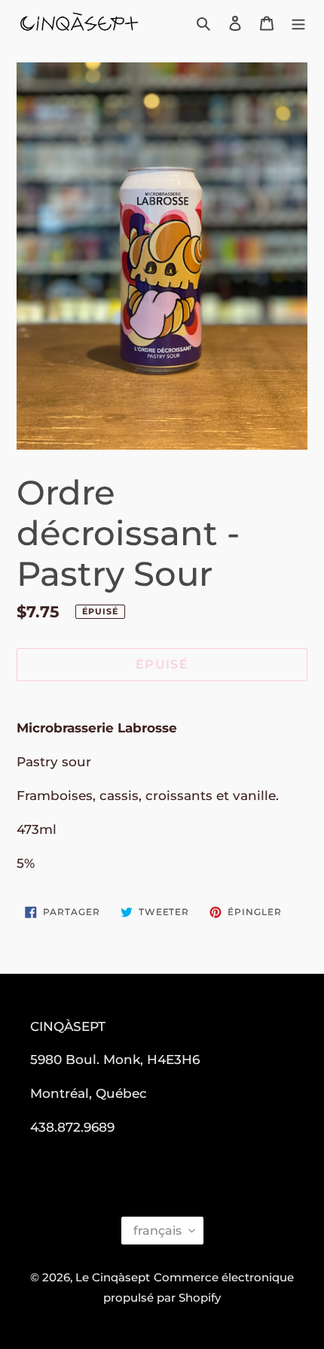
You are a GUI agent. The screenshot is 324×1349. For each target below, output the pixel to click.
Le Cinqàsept (112, 1277)
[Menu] (298, 23)
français (157, 1230)
